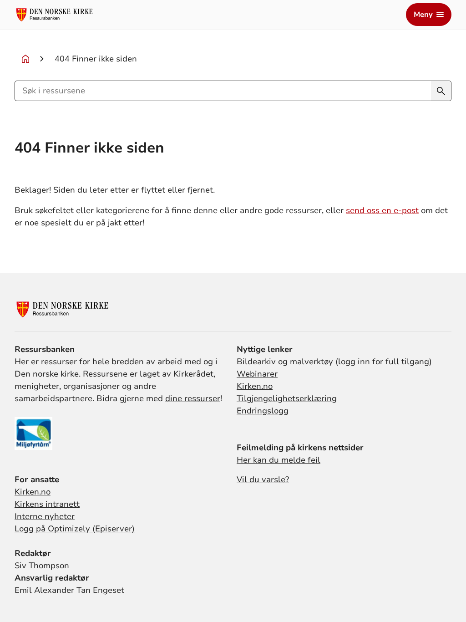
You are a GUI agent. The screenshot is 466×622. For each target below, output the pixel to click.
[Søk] (441, 91)
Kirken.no (255, 386)
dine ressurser (192, 398)
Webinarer (257, 373)
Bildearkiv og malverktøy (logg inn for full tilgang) (334, 361)
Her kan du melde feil (278, 459)
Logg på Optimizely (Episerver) (75, 528)
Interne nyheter (45, 516)
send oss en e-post (382, 210)
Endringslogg (263, 410)
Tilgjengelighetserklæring (287, 398)
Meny (423, 15)
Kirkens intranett (47, 504)
